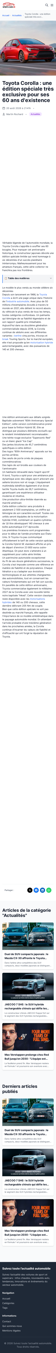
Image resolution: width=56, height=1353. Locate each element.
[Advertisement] (28, 148)
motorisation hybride (41, 342)
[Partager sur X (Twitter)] (29, 890)
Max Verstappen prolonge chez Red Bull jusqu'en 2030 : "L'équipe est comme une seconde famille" (27, 1058)
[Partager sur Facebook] (36, 890)
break (5, 339)
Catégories (8, 1303)
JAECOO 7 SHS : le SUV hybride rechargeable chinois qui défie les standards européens (26, 1008)
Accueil (5, 15)
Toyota (43, 294)
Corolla (6, 297)
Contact (6, 1321)
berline (18, 335)
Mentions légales (11, 1330)
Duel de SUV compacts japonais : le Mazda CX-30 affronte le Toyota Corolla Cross (26, 958)
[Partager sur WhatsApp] (48, 890)
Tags (4, 1307)
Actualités (17, 15)
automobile (23, 301)
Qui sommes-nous (12, 1326)
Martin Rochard (14, 114)
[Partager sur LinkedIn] (42, 890)
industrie (12, 301)
